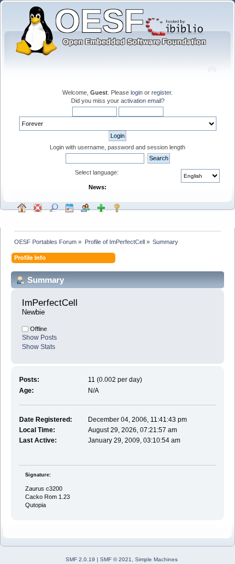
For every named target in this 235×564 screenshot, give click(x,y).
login (137, 92)
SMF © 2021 (116, 559)
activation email (141, 100)
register (161, 92)
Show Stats (38, 347)
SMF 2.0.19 (80, 559)
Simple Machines (156, 559)
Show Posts (39, 337)
